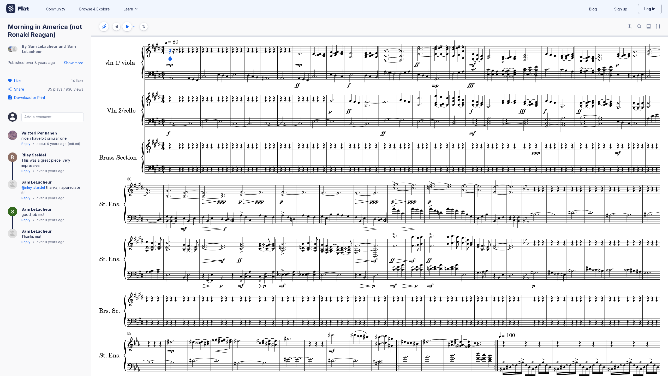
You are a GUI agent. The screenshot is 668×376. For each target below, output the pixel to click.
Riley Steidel (33, 155)
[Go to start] (116, 27)
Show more (73, 63)
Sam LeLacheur (42, 46)
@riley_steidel (33, 187)
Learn (128, 9)
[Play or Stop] (127, 26)
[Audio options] (134, 26)
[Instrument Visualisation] (144, 27)
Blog (593, 9)
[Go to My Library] (17, 9)
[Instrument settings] (104, 26)
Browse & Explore (94, 9)
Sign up (620, 9)
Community (55, 9)
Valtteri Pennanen (39, 133)
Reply (25, 144)
